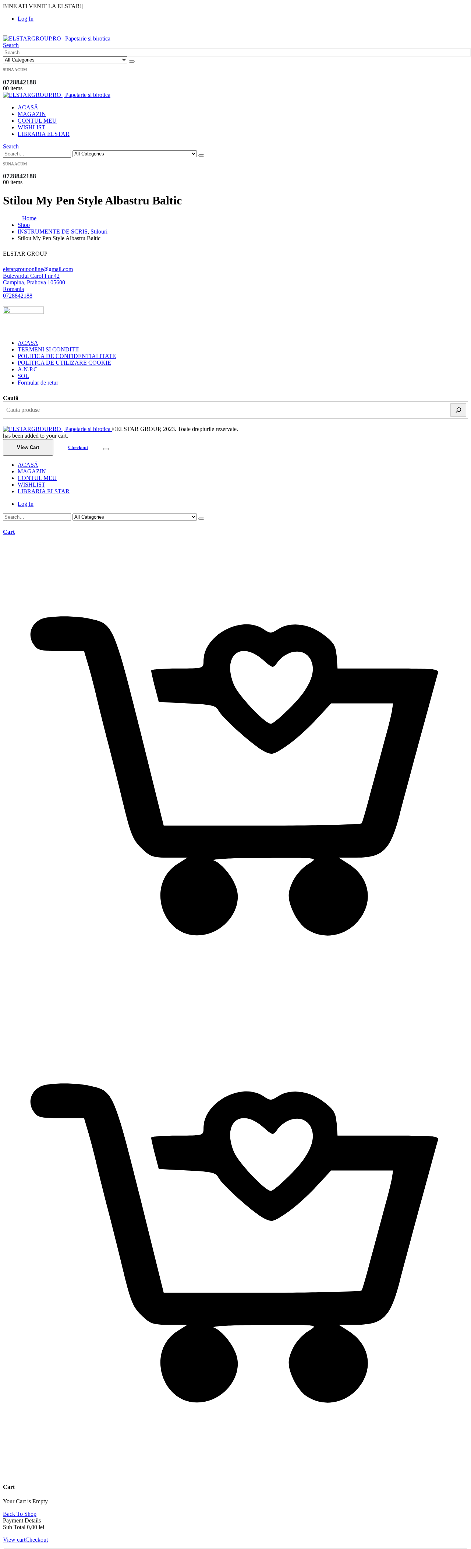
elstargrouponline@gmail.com (38, 269)
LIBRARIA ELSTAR (44, 134)
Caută (10, 398)
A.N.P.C (28, 369)
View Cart (28, 447)
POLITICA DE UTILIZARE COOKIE (64, 363)
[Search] (132, 61)
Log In (25, 18)
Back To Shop (19, 1514)
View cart (14, 1539)
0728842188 (17, 295)
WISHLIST (31, 127)
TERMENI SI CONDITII (48, 349)
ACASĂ (28, 107)
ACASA (28, 343)
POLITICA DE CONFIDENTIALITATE (67, 356)
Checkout (78, 447)
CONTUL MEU (37, 121)
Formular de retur (38, 382)
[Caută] (458, 410)
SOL (23, 376)
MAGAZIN (32, 114)
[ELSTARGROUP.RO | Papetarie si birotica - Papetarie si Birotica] (56, 38)
